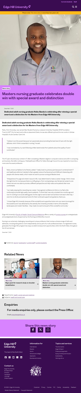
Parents (32, 349)
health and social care (18, 297)
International (33, 347)
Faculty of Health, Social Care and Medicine (30, 215)
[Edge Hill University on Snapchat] (17, 358)
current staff (31, 243)
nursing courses (61, 215)
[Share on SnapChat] (48, 330)
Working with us (59, 358)
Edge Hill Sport (59, 349)
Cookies (49, 387)
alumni (16, 243)
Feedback (73, 387)
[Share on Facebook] (33, 330)
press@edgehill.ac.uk (18, 315)
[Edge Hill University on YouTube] (13, 358)
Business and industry (35, 358)
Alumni (31, 351)
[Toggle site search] (73, 7)
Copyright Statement (26, 390)
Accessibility (66, 387)
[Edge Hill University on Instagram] (9, 358)
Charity (59, 387)
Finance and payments (61, 351)
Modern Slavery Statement (12, 390)
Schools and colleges (35, 353)
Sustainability (58, 356)
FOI (54, 387)
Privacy (43, 387)
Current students (66, 2)
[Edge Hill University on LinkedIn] (21, 358)
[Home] (17, 7)
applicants (22, 243)
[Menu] (76, 7)
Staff (75, 2)
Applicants (32, 356)
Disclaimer (37, 387)
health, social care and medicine (24, 295)
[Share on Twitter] (40, 330)
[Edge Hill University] (10, 348)
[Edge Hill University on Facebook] (6, 358)
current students (41, 243)
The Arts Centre (59, 347)
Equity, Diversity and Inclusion (63, 353)
